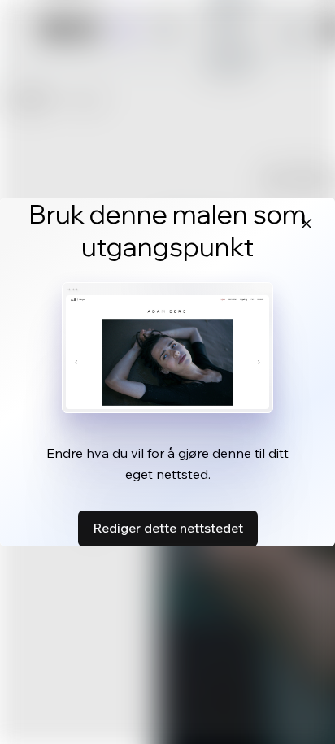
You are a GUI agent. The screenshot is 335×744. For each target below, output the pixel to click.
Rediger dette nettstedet (168, 528)
